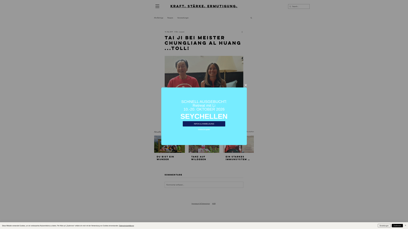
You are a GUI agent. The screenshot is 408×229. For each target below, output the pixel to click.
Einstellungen (384, 226)
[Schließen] (405, 225)
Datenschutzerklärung (126, 226)
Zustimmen (397, 226)
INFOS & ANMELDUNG (204, 124)
